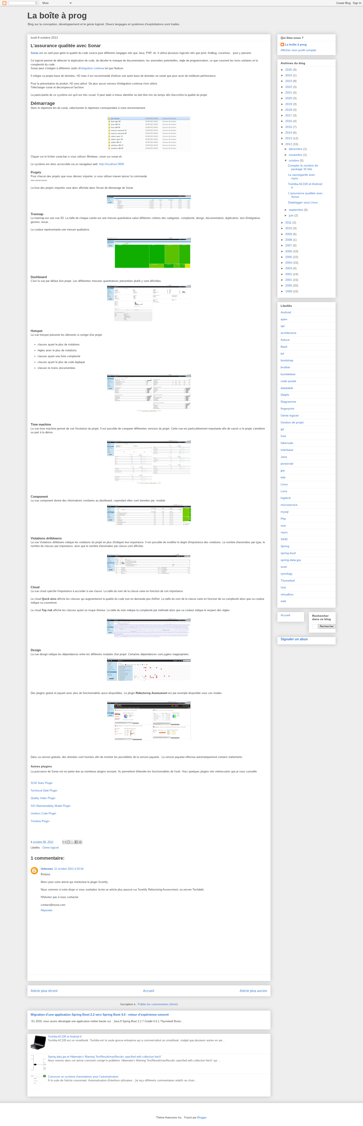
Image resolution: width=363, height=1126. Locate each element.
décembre (296, 149)
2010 (289, 228)
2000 (289, 285)
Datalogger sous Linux (303, 202)
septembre (296, 209)
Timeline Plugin (40, 821)
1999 (289, 291)
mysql (284, 511)
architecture (288, 333)
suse (284, 566)
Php (283, 518)
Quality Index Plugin (43, 798)
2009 (289, 234)
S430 (284, 539)
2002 (289, 274)
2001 (289, 279)
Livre (284, 491)
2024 (289, 75)
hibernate (287, 443)
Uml (283, 587)
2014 (289, 132)
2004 (289, 262)
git (282, 429)
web (283, 601)
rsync (284, 532)
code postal (288, 381)
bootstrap (287, 360)
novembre (296, 154)
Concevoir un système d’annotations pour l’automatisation (83, 1076)
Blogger (201, 1117)
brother (285, 367)
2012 (289, 144)
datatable (287, 388)
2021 (289, 92)
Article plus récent (44, 991)
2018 (289, 109)
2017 (289, 115)
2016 (289, 121)
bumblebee (288, 374)
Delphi (285, 394)
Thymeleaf (288, 580)
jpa (283, 470)
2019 (289, 104)
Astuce (285, 339)
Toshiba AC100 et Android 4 (65, 1036)
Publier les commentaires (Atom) (158, 1004)
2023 (289, 81)
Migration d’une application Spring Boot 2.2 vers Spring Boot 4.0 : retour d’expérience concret (100, 1014)
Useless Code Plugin (43, 813)
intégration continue (92, 68)
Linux (284, 484)
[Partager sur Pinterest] (80, 842)
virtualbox (287, 594)
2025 (289, 69)
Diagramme (288, 401)
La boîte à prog (57, 15)
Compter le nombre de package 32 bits (303, 167)
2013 (289, 138)
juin (291, 215)
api (283, 326)
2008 (289, 239)
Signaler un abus (294, 639)
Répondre (46, 910)
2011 (288, 222)
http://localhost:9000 (111, 164)
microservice (289, 504)
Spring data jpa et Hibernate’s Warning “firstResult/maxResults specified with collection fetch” (105, 1056)
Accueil (148, 991)
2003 (289, 268)
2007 (289, 245)
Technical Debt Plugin (44, 790)
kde (283, 477)
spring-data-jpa (291, 560)
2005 (289, 257)
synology (286, 573)
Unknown (47, 868)
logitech (286, 498)
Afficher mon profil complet (298, 50)
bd (282, 353)
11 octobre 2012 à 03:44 (68, 868)
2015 (289, 127)
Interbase (287, 450)
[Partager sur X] (72, 842)
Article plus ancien (253, 991)
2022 (289, 87)
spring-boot (288, 553)
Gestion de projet (292, 422)
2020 (289, 98)
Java (284, 456)
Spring (285, 546)
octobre (294, 160)
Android (286, 312)
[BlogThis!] (68, 842)
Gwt (283, 436)
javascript (287, 463)
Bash (284, 346)
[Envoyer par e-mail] (64, 842)
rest (283, 525)
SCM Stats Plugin (42, 783)
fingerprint (287, 408)
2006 (289, 251)
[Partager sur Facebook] (76, 842)
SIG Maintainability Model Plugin (50, 805)
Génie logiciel (50, 847)
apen (284, 319)
